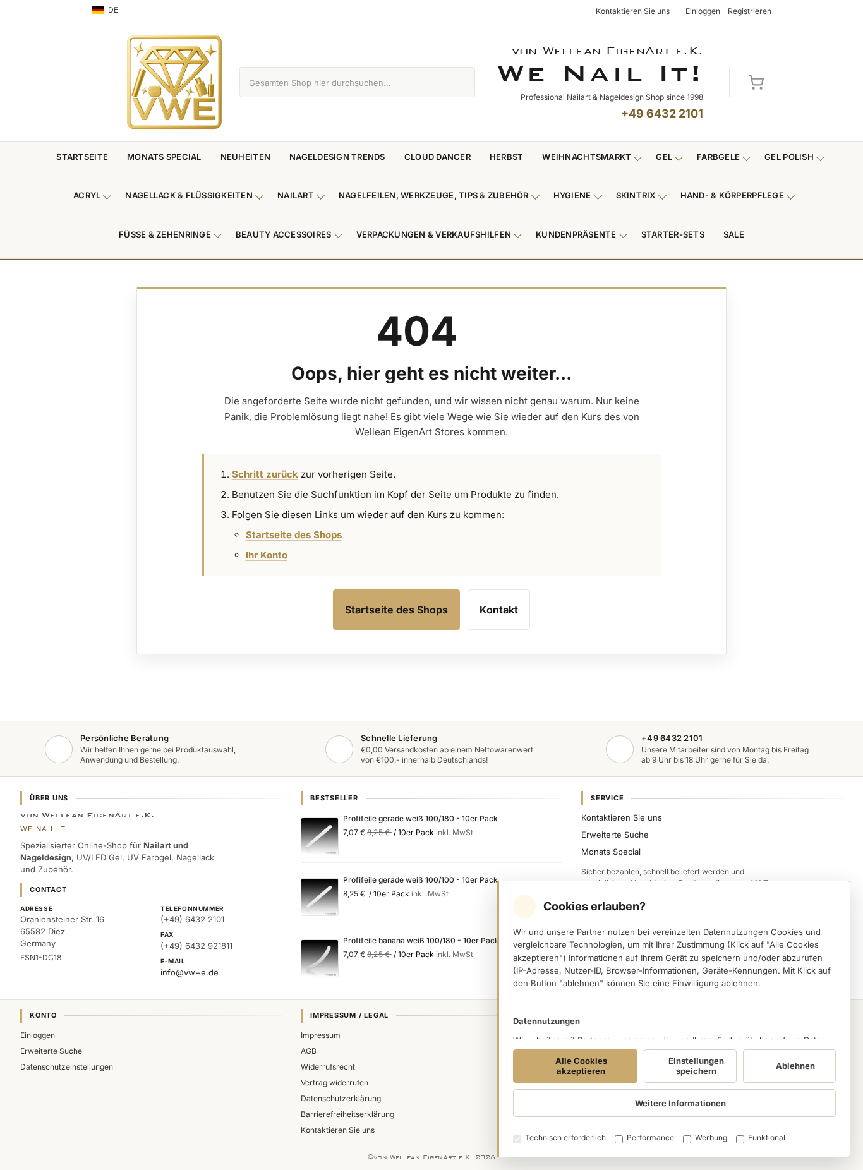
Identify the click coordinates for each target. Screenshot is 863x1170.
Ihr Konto (266, 555)
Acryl (86, 195)
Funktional (766, 1137)
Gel (664, 157)
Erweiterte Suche (615, 834)
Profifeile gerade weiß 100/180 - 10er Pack (420, 818)
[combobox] (342, 82)
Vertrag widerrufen (334, 1082)
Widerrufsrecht (328, 1066)
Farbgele (718, 157)
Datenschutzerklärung (341, 1098)
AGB (309, 1051)
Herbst (507, 157)
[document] (673, 1019)
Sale (733, 234)
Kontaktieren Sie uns (621, 817)
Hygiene (572, 195)
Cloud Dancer (437, 157)
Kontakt (499, 609)
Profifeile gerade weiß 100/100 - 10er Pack (420, 879)
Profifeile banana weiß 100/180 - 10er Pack (421, 940)
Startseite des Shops (294, 535)
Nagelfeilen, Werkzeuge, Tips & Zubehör (434, 195)
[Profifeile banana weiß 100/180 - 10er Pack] (320, 958)
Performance (650, 1137)
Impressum (321, 1035)
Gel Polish (789, 157)
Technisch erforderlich (565, 1137)
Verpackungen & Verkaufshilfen (434, 234)
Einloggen (37, 1035)
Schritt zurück (265, 474)
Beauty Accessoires (284, 234)
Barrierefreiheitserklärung (347, 1114)
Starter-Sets (672, 234)
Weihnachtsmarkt (586, 157)
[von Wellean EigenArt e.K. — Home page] (174, 82)
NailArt (295, 195)
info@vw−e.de (189, 972)
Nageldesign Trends (337, 157)
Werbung (711, 1137)
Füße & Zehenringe (165, 234)
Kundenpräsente (576, 234)
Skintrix (636, 195)
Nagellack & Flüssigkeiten (189, 195)
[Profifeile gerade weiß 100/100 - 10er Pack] (320, 897)
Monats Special (164, 157)
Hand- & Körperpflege (732, 195)
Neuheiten (245, 157)
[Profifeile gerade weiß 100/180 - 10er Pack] (320, 836)
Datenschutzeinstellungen (66, 1066)
